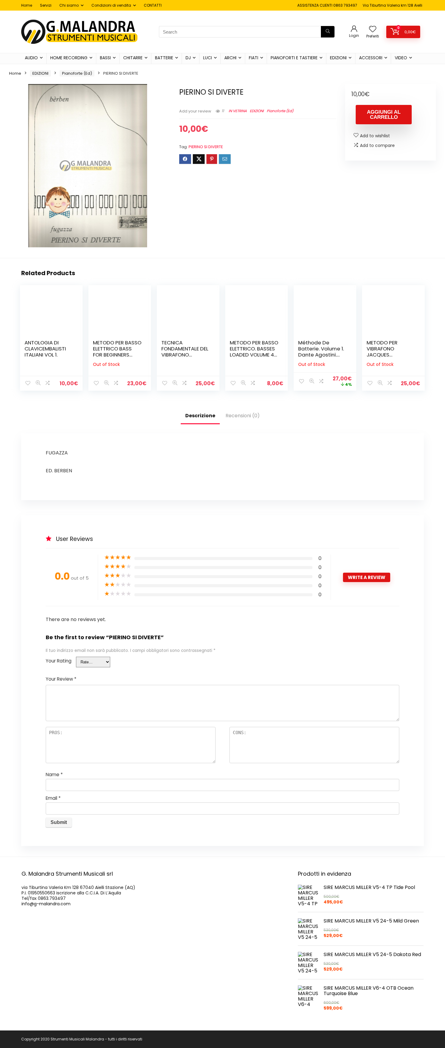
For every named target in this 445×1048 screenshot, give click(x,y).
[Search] (328, 31)
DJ (188, 58)
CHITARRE (133, 58)
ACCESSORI (370, 58)
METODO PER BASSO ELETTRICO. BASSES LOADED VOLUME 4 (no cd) (254, 351)
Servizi (45, 5)
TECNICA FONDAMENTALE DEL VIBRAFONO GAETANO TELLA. (184, 351)
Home (26, 5)
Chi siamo (69, 5)
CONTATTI (153, 5)
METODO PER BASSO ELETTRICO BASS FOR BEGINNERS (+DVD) (117, 351)
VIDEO (401, 58)
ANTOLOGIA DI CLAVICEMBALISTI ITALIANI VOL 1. (45, 348)
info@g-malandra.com (46, 904)
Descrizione (200, 415)
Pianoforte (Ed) (77, 73)
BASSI (105, 58)
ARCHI (230, 58)
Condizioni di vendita (111, 5)
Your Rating (58, 661)
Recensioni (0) (243, 415)
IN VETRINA (238, 110)
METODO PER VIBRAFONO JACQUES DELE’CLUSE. (382, 351)
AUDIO (31, 58)
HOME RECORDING (68, 58)
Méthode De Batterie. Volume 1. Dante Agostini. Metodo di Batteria (322, 351)
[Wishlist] (372, 29)
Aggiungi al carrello (383, 114)
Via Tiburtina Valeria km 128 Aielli (392, 5)
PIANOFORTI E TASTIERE (294, 58)
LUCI (207, 58)
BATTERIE (164, 58)
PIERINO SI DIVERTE (206, 146)
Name (54, 774)
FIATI (253, 58)
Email (53, 798)
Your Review (61, 679)
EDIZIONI (338, 58)
